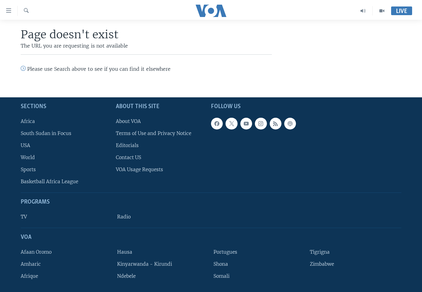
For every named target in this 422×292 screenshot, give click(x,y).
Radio (124, 217)
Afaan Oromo (36, 252)
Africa (28, 121)
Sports (28, 169)
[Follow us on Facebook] (217, 123)
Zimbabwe (322, 264)
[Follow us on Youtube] (246, 123)
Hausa (124, 252)
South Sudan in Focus (46, 133)
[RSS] (275, 123)
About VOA (128, 121)
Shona (220, 264)
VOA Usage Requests (139, 169)
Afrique (29, 276)
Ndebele (126, 276)
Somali (221, 276)
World (28, 157)
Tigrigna (320, 252)
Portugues (225, 252)
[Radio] (363, 10)
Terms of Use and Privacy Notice (153, 133)
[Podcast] (290, 123)
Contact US (128, 157)
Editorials (127, 145)
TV (24, 217)
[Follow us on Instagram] (261, 123)
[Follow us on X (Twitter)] (231, 123)
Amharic (31, 264)
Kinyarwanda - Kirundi (144, 264)
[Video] (382, 10)
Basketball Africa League (49, 181)
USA (25, 145)
